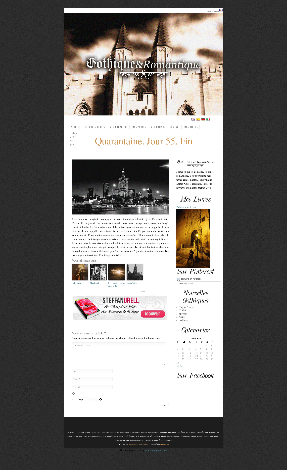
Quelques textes (95, 127)
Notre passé (76, 282)
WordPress (164, 444)
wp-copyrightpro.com (156, 450)
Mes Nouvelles (119, 127)
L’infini (182, 310)
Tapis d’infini (132, 282)
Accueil (75, 127)
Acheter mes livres (186, 207)
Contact (175, 127)
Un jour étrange (186, 307)
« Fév (179, 365)
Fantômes (183, 319)
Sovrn (142, 291)
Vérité (182, 316)
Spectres (183, 313)
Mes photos (139, 127)
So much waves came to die (116, 284)
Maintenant (94, 282)
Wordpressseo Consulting (138, 444)
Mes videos (191, 127)
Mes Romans (158, 127)
